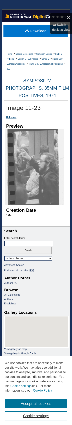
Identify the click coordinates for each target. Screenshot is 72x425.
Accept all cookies (36, 403)
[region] (36, 390)
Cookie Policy (42, 390)
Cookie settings (20, 386)
